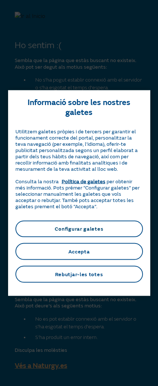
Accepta (79, 251)
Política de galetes (83, 181)
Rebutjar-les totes (79, 274)
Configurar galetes (79, 229)
